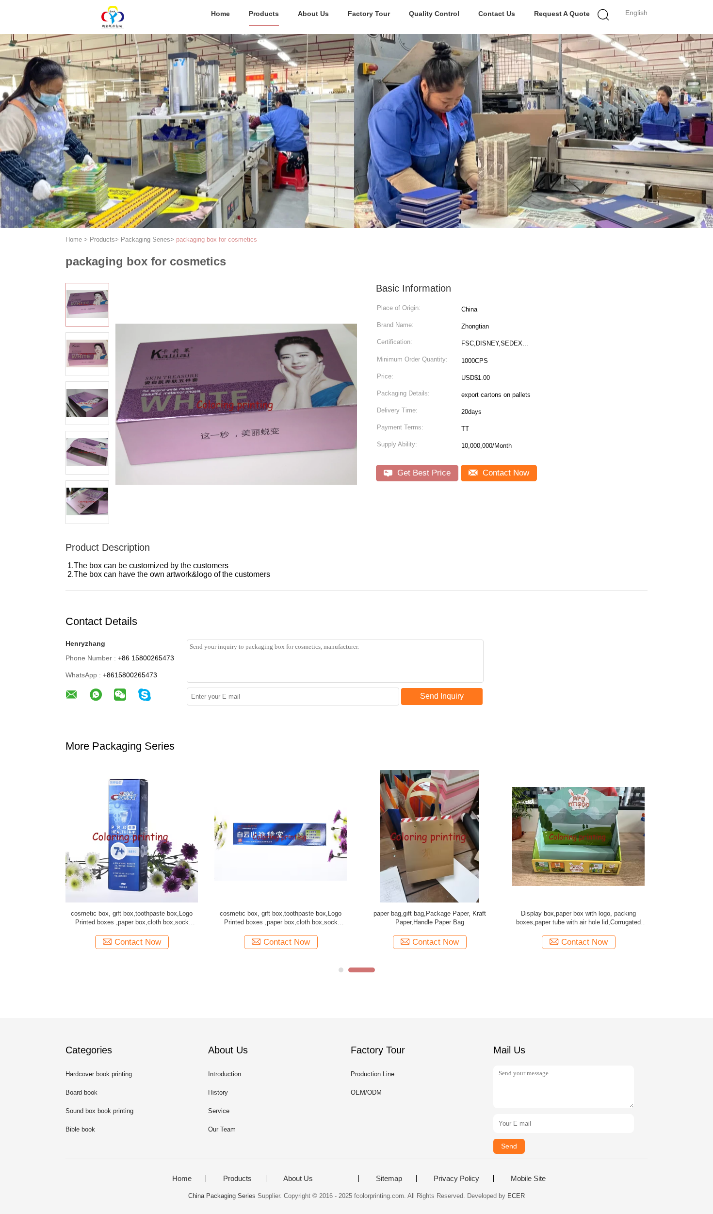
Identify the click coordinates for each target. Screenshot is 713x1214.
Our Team (222, 1129)
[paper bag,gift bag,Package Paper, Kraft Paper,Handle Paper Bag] (429, 836)
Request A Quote (562, 13)
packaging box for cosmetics (216, 239)
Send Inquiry (442, 696)
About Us (313, 13)
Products (264, 13)
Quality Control (434, 13)
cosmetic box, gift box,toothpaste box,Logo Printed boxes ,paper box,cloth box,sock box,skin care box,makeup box (132, 918)
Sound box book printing (99, 1111)
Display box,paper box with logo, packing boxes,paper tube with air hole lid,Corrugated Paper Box (578, 918)
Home (220, 13)
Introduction (224, 1074)
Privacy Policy (456, 1178)
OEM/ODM (366, 1092)
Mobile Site (528, 1178)
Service (218, 1111)
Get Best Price (423, 472)
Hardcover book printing (98, 1074)
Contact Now (504, 472)
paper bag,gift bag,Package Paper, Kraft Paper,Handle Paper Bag (429, 918)
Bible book (80, 1129)
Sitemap (389, 1178)
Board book (81, 1092)
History (218, 1092)
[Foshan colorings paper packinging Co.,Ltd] (112, 17)
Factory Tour (369, 13)
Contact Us (496, 13)
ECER (516, 1195)
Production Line (372, 1074)
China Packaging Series (222, 1195)
